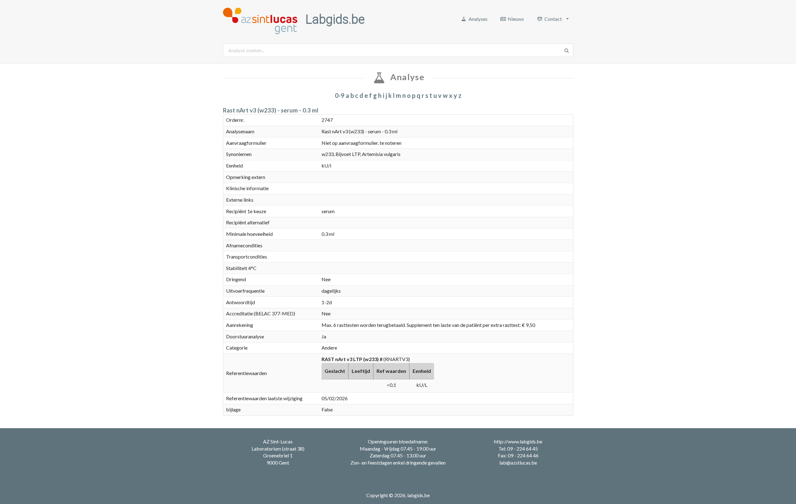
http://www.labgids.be (518, 441)
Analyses (478, 19)
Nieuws (516, 19)
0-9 (340, 95)
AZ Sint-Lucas (278, 441)
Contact (553, 19)
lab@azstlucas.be (518, 462)
